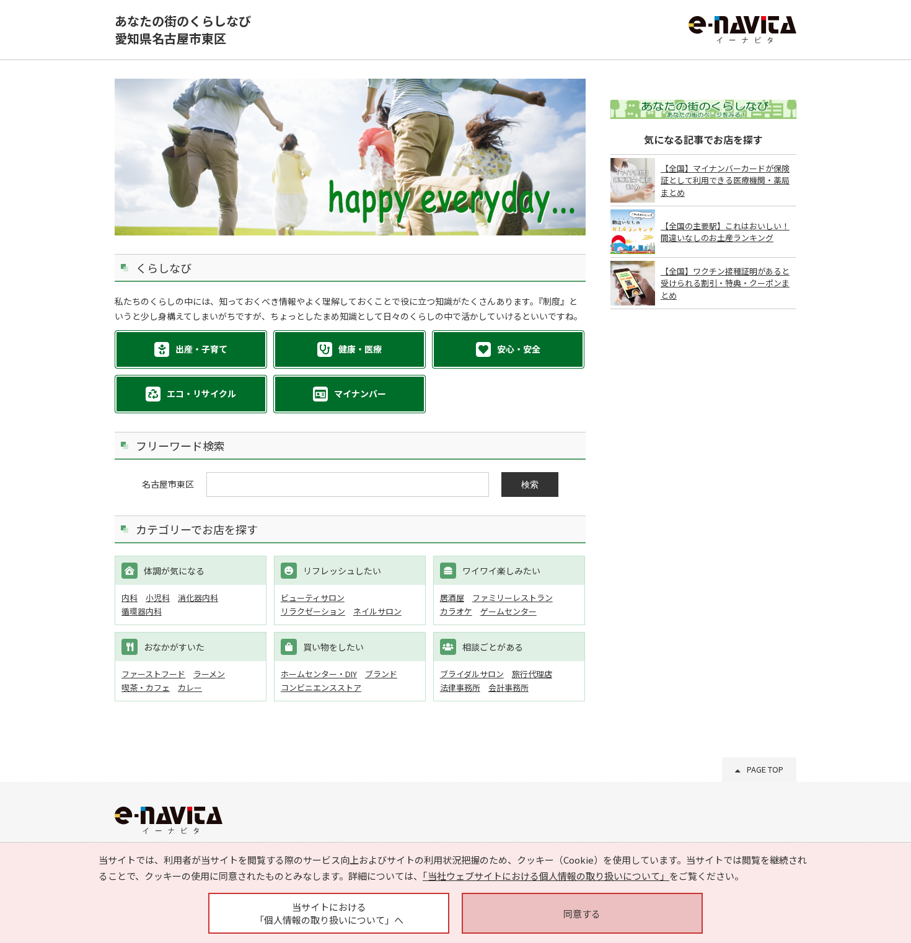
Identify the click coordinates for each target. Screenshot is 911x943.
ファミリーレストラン (512, 597)
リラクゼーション (313, 611)
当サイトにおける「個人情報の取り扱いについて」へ (329, 913)
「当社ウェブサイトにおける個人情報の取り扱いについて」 (546, 875)
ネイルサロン (377, 611)
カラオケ (456, 611)
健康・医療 (360, 349)
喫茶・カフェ (145, 687)
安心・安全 (518, 349)
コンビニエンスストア (321, 687)
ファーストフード (153, 674)
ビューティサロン (313, 597)
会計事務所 (508, 687)
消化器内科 (198, 597)
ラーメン (209, 674)
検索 (530, 484)
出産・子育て (201, 349)
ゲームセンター (508, 611)
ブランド (381, 674)
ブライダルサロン (472, 674)
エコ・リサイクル (201, 393)
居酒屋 (452, 597)
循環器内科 (141, 611)
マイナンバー (360, 393)
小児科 (158, 597)
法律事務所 (460, 687)
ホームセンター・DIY (319, 674)
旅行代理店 (532, 674)
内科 (129, 597)
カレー (190, 687)
